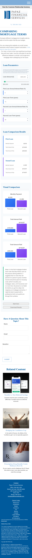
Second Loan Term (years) (11, 116)
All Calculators (16, 518)
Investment (16, 504)
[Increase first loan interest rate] (27, 92)
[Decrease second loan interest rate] (27, 112)
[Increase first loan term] (27, 101)
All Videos (16, 516)
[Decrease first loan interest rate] (27, 94)
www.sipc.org (23, 548)
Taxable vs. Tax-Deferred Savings (16, 395)
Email (5, 334)
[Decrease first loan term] (27, 103)
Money (16, 511)
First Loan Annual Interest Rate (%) (14, 89)
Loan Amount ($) (8, 77)
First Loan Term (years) (10, 98)
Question (5, 344)
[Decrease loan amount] (27, 78)
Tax (16, 509)
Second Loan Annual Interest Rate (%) (15, 107)
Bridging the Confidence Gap (16, 430)
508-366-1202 (17, 24)
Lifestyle (16, 513)
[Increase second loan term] (27, 119)
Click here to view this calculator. (15, 48)
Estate (16, 506)
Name (6, 324)
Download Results (16, 307)
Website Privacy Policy (6, 523)
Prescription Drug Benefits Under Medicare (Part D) (16, 465)
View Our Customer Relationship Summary (16, 7)
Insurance (16, 508)
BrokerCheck (4, 521)
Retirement (16, 503)
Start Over (16, 304)
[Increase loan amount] (27, 76)
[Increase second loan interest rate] (27, 110)
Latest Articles (16, 514)
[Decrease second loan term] (27, 120)
